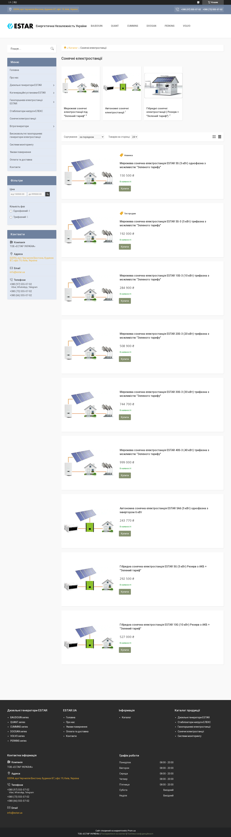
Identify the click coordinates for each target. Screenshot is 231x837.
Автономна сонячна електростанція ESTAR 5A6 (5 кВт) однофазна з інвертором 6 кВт (164, 510)
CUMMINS (132, 26)
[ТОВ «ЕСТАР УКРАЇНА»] (20, 26)
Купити (125, 188)
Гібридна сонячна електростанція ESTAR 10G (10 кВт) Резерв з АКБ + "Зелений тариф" (165, 626)
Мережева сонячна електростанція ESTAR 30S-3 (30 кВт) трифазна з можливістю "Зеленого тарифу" (164, 393)
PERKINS (170, 26)
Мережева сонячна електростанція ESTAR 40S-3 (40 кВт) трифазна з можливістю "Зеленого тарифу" (164, 452)
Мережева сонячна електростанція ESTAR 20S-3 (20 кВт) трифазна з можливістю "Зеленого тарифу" (164, 335)
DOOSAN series (18, 731)
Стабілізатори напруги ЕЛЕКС (26, 111)
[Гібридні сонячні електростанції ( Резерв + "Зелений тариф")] (163, 85)
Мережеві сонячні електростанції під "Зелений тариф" (75, 112)
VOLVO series (17, 736)
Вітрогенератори (19, 126)
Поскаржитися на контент (113, 834)
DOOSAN (151, 26)
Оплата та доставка (21, 159)
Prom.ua (132, 831)
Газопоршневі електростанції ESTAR (26, 102)
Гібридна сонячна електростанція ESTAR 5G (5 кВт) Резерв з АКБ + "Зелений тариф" (163, 568)
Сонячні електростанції (23, 118)
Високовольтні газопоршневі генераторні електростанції (26, 135)
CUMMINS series (19, 726)
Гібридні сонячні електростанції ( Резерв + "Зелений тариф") (162, 112)
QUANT (115, 26)
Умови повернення (20, 152)
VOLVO (186, 26)
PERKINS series (18, 740)
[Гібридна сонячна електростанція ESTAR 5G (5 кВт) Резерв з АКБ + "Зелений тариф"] (88, 579)
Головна (14, 70)
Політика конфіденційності (140, 834)
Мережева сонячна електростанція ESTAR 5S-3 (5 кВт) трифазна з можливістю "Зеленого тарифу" (163, 223)
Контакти (15, 167)
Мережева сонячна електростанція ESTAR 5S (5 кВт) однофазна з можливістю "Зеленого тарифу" (163, 165)
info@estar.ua (17, 272)
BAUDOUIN (96, 26)
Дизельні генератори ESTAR (26, 85)
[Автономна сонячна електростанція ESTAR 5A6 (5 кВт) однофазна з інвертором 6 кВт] (88, 521)
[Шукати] (52, 49)
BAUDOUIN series (19, 717)
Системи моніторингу (21, 144)
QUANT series (17, 722)
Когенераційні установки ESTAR (28, 92)
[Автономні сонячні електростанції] (122, 85)
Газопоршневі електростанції (194, 726)
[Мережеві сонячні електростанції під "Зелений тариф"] (80, 85)
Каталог (73, 48)
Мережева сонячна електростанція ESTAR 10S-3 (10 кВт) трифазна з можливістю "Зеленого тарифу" (164, 277)
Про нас (14, 77)
